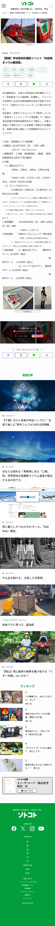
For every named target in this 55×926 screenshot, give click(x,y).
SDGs (27, 869)
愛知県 (31, 69)
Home (4, 13)
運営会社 (28, 895)
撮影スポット (19, 75)
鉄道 (30, 75)
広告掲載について (27, 885)
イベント (42, 69)
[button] (8, 84)
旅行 (5, 69)
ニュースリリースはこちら (27, 882)
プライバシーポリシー (27, 891)
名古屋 (6, 75)
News (27, 873)
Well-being (27, 865)
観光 (22, 69)
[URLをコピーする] (47, 84)
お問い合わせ (27, 878)
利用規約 (28, 888)
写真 (14, 69)
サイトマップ (27, 898)
